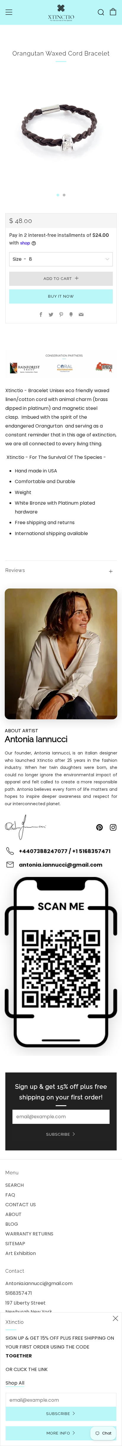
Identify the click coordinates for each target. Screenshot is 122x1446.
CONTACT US (20, 1204)
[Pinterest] (99, 827)
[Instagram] (113, 827)
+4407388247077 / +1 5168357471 (64, 851)
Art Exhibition (20, 1253)
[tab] (58, 195)
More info (58, 1433)
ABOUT (13, 1214)
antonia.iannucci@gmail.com (60, 864)
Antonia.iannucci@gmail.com (39, 1283)
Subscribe (58, 1134)
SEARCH (14, 1185)
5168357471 (18, 1293)
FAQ (10, 1194)
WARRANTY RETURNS (29, 1233)
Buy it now (61, 296)
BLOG (11, 1224)
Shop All (15, 1383)
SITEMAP (15, 1243)
